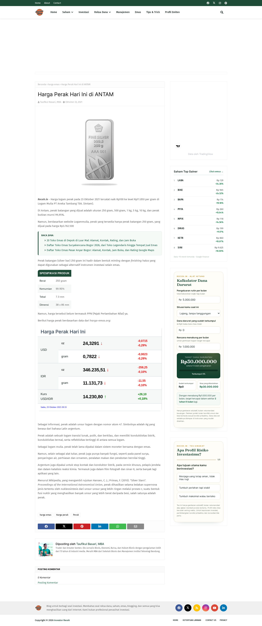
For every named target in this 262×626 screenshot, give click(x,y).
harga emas (54, 84)
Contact (57, 3)
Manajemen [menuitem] (123, 12)
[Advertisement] (131, 45)
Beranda (42, 84)
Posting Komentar (48, 582)
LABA (180, 180)
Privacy (223, 620)
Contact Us (211, 620)
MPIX (180, 218)
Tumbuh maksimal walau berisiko (197, 496)
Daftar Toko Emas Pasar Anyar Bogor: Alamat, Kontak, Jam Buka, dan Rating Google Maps (100, 250)
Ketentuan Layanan (192, 620)
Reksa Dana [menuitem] (101, 12)
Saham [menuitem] (66, 12)
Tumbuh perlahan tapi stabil (194, 487)
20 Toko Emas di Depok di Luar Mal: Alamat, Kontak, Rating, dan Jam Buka (91, 240)
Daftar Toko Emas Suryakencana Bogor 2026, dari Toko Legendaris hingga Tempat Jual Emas (102, 245)
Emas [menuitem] (138, 12)
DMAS (181, 228)
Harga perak (62, 515)
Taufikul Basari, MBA (50, 102)
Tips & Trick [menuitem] (153, 12)
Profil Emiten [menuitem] (172, 12)
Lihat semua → (216, 171)
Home (38, 3)
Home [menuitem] (53, 12)
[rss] (196, 607)
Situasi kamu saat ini (188, 307)
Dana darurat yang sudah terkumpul (196, 322)
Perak (76, 515)
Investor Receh (62, 620)
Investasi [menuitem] (84, 12)
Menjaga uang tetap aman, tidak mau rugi (197, 478)
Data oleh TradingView (200, 154)
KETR (180, 237)
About (47, 3)
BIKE (180, 189)
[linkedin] (223, 607)
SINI (180, 247)
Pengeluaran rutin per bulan (192, 292)
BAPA (180, 199)
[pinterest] (225, 3)
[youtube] (214, 607)
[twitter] (214, 3)
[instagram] (220, 3)
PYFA (180, 209)
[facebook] (208, 3)
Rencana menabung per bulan (193, 339)
